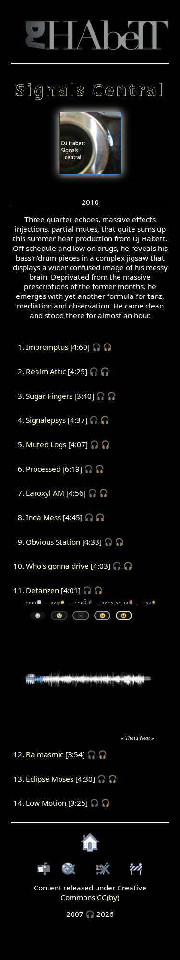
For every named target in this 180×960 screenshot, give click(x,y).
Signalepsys (46, 420)
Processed (43, 469)
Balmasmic (44, 754)
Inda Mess (43, 517)
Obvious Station (53, 541)
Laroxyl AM (45, 493)
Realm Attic (46, 371)
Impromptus (47, 347)
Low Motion (46, 802)
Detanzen (42, 590)
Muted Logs (46, 444)
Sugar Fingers (49, 396)
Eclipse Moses (49, 778)
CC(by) (108, 897)
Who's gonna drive (57, 565)
